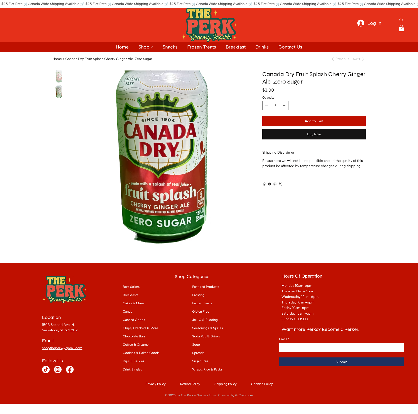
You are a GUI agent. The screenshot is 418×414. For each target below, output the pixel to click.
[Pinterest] (275, 184)
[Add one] (284, 105)
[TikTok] (46, 369)
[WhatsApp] (264, 184)
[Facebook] (270, 184)
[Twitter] (280, 184)
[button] (401, 28)
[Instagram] (58, 369)
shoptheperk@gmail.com (62, 348)
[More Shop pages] (152, 47)
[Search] (401, 20)
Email (284, 339)
